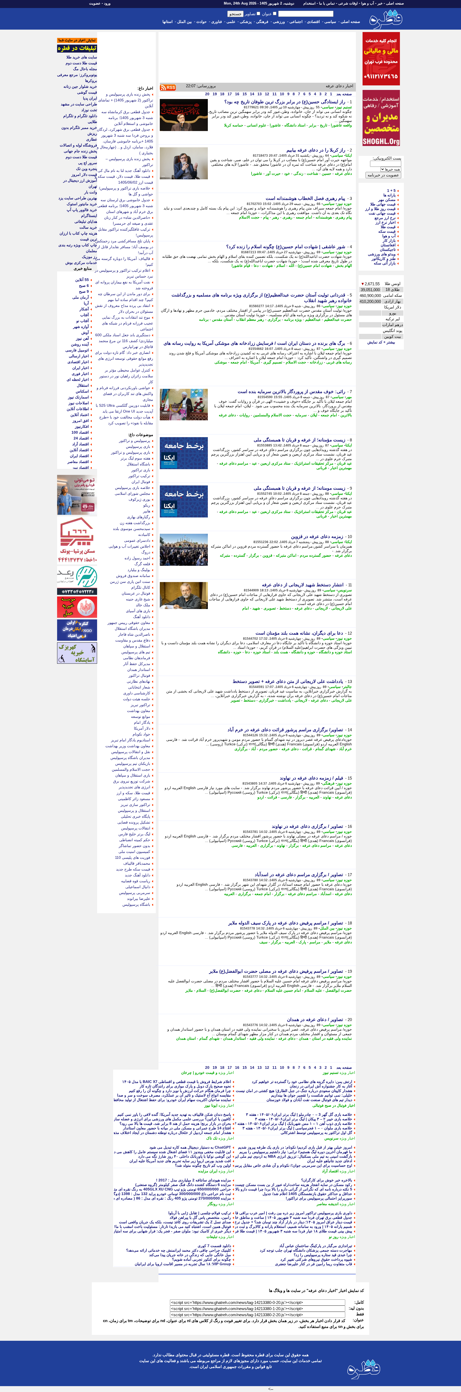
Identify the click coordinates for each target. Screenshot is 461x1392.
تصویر (235, 700)
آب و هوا (367, 3)
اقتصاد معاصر (78, 462)
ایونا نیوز (210, 1105)
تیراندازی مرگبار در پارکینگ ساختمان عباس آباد (315, 1246)
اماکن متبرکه (286, 555)
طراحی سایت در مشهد (79, 104)
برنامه (204, 319)
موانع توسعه (140, 716)
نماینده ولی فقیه (262, 1038)
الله (291, 265)
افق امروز (81, 420)
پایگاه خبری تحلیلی (135, 816)
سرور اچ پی (87, 163)
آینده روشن (80, 344)
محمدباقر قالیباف (136, 863)
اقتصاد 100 (80, 432)
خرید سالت (88, 227)
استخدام (309, 3)
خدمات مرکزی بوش (81, 262)
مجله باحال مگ (85, 69)
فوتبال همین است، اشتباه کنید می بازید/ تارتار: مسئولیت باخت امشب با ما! (172, 1226)
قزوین (267, 555)
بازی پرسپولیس (138, 446)
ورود (107, 3)
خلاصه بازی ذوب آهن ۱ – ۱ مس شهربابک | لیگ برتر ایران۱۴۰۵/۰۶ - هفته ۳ (293, 1123)
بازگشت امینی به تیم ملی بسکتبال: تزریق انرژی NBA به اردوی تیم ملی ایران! (290, 1156)
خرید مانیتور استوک (82, 204)
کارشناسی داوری (136, 693)
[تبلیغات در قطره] (77, 51)
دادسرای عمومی (137, 540)
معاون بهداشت (138, 711)
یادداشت (284, 700)
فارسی (286, 797)
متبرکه (225, 555)
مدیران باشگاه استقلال (132, 628)
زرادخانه (316, 362)
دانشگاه (224, 652)
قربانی (321, 468)
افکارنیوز (82, 426)
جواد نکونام (141, 734)
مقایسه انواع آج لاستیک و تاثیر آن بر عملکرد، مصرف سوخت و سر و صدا (174, 1095)
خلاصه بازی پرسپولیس (132, 487)
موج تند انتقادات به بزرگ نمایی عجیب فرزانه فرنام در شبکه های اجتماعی (127, 323)
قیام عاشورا (241, 265)
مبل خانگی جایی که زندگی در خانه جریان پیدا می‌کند (190, 1255)
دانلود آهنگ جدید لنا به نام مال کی (124, 170)
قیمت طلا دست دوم (81, 63)
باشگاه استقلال (138, 464)
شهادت (267, 265)
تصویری (270, 608)
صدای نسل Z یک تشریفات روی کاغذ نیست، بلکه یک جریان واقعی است (175, 1222)
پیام (266, 217)
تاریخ (323, 125)
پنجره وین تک (86, 169)
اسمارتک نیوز (78, 397)
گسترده (239, 555)
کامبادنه (144, 534)
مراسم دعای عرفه (233, 463)
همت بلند (281, 652)
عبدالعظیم (313, 319)
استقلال (83, 385)
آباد (253, 749)
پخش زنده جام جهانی (80, 151)
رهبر (275, 217)
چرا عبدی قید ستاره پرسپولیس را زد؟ (323, 1255)
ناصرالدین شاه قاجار (134, 634)
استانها (167, 21)
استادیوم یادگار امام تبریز (130, 740)
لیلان (313, 415)
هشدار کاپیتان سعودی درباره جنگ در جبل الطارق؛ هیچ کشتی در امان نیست (294, 1091)
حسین (326, 173)
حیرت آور (273, 173)
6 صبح (84, 285)
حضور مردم (268, 749)
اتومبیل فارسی (77, 350)
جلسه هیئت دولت (136, 699)
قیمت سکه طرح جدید (133, 869)
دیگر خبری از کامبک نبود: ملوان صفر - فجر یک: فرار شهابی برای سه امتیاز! (171, 1231)
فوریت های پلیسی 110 (132, 857)
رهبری (287, 217)
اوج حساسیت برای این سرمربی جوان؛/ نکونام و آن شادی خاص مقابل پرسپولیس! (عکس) (282, 1165)
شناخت (312, 173)
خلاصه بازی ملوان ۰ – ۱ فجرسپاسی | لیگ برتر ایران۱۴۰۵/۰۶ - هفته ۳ (297, 1128)
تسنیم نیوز (344, 107)
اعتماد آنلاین (79, 415)
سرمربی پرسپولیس (134, 893)
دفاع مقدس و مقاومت (132, 640)
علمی (230, 21)
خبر (380, 3)
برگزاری (274, 319)
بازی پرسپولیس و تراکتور (130, 452)
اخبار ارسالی (79, 356)
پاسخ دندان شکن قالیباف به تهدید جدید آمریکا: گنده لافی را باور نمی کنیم (174, 1114)
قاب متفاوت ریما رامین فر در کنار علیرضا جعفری (313, 1264)
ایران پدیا (90, 98)
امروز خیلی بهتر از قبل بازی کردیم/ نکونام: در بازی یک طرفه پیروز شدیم (295, 1147)
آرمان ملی (80, 297)
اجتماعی (296, 21)
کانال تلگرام (140, 587)
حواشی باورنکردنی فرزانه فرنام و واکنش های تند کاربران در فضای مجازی (125, 394)
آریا (86, 303)
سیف (263, 942)
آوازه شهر (81, 327)
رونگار (212, 1204)
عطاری (91, 139)
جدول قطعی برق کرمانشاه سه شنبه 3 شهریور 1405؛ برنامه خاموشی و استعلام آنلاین (127, 118)
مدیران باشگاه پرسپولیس (130, 758)
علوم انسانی (256, 125)
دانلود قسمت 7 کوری (214, 1246)
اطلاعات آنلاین (78, 409)
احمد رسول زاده (137, 558)
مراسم (314, 942)
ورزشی (279, 21)
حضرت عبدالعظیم (338, 319)
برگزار (254, 555)
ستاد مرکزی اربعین (275, 463)
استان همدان (186, 1038)
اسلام (280, 265)
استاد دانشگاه (294, 125)
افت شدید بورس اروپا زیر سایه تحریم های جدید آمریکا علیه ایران (180, 1161)
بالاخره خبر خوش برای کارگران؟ (326, 1180)
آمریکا (255, 362)
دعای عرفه (343, 173)
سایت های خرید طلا (81, 57)
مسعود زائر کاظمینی (134, 799)
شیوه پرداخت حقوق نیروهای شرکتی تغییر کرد (316, 1259)
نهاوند (327, 797)
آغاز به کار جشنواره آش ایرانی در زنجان (321, 1086)
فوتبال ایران (141, 482)
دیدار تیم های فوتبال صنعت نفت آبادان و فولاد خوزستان (309, 1100)
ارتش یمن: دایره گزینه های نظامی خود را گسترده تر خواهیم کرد (302, 1081)
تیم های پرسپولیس (135, 652)
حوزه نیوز (344, 203)
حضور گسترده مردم (315, 555)
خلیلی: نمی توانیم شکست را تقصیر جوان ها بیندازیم (311, 1095)
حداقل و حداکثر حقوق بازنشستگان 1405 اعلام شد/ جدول (307, 1194)
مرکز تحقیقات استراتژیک (313, 463)
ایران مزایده (207, 1171)
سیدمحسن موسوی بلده (131, 529)
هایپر (146, 511)
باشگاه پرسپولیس (136, 904)
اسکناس (82, 391)
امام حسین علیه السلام (283, 990)
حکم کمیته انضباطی (134, 840)
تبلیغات (211, 1237)
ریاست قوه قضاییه (135, 881)
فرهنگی (262, 21)
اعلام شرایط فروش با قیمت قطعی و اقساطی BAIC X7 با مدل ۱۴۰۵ (176, 1081)
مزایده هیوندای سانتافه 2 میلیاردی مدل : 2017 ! (193, 1180)
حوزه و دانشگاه (303, 652)
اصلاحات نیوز (79, 403)
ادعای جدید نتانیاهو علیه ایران (329, 1161)
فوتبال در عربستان (136, 593)
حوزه (237, 652)
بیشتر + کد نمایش (381, 342)
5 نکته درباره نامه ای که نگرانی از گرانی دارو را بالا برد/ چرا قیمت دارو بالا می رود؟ (286, 1189)
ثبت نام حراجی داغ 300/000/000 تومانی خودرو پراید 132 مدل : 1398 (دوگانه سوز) (165, 1194)
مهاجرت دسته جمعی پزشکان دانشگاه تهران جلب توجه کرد (306, 1250)
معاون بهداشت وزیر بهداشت (127, 746)
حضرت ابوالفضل (338, 990)
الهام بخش (343, 265)
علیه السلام (313, 990)
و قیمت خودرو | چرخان (199, 1072)
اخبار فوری (80, 373)
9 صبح (84, 291)
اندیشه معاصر (328, 1204)
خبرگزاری (266, 700)
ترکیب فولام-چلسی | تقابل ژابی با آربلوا (199, 1213)
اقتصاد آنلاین (79, 450)
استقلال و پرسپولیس (134, 810)
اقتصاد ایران (79, 456)
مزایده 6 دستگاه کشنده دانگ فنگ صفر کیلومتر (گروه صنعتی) (183, 1185)
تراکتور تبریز (140, 705)
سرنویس (345, 590)
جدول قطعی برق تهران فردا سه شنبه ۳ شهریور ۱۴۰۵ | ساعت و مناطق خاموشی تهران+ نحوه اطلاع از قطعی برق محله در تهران (251, 1217)
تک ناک (211, 1138)
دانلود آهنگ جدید (137, 875)
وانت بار (90, 192)
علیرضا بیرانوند (138, 898)
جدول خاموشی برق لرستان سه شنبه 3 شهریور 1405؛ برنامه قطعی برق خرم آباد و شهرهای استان (125, 206)
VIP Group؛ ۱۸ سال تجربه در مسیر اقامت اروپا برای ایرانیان (183, 1264)
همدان (303, 1038)
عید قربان (344, 463)
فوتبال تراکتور (139, 675)
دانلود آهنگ (141, 617)
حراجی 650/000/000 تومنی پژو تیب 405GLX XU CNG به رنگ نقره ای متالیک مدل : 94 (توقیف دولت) (150, 1189)
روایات (244, 415)
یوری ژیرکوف (139, 499)
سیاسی (330, 21)
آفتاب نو (82, 321)
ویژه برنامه (293, 319)
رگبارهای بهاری (138, 517)
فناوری (216, 21)
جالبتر (347, 687)
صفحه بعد (343, 94)
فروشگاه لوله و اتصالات (78, 145)
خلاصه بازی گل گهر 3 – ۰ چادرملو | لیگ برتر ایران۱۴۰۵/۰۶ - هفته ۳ (299, 1114)
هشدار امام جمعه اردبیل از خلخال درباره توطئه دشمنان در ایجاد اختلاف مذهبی (170, 1132)
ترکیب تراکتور (139, 476)
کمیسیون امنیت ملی (134, 851)
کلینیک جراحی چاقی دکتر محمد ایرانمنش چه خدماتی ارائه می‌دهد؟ (178, 1250)
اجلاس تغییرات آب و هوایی (129, 546)
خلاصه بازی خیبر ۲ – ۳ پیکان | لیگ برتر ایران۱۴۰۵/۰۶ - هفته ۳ (303, 1119)
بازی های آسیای (138, 611)
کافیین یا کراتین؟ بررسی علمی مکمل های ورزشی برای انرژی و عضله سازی (171, 1119)
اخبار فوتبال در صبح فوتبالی (333, 1105)
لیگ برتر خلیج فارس (134, 834)
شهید (256, 608)
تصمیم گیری (272, 362)
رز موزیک (89, 257)
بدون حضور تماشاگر (134, 846)
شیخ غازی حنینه (138, 599)
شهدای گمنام (325, 749)
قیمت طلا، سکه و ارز (133, 793)
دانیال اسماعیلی (137, 887)
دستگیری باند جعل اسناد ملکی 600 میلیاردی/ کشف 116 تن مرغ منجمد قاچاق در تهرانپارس (124, 341)
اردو (260, 797)
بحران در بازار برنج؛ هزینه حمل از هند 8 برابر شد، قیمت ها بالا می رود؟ (175, 1123)
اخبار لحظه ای (78, 379)
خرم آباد (345, 749)
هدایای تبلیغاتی (85, 221)
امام (245, 608)
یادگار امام (142, 722)
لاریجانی (321, 608)
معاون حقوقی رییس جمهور (129, 622)
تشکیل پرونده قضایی (133, 822)
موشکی (220, 362)
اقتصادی (313, 21)
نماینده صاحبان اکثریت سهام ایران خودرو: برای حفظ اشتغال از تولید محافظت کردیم (165, 1100)
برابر (312, 125)
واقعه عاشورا (341, 125)
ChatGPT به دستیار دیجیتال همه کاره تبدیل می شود (190, 1147)
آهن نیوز (82, 338)
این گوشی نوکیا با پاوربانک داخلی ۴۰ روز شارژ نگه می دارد (184, 1156)
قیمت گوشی (87, 92)
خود (287, 173)
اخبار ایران (80, 368)
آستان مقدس (222, 319)
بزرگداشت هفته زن (135, 523)
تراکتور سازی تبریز (135, 804)
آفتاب (84, 315)
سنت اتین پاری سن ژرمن (130, 581)
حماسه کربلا (233, 125)
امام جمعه (304, 217)
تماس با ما (327, 3)
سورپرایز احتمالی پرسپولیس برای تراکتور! (319, 1198)
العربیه (314, 797)
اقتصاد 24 (81, 438)
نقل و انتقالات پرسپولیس (130, 752)
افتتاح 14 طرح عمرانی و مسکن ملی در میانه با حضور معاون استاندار (177, 1128)
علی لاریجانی (341, 608)
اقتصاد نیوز (80, 467)
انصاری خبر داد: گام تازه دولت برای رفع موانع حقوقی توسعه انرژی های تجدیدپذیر (124, 358)
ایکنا (348, 155)
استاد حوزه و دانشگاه (335, 652)
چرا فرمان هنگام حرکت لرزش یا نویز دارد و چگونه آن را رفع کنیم (180, 1091)
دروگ (145, 552)
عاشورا (275, 125)
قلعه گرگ (142, 564)
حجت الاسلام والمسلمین (272, 415)
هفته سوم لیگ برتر (135, 458)
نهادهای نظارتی (138, 681)
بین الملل (184, 21)
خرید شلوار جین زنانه (80, 86)
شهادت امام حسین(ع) (315, 265)
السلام (201, 990)
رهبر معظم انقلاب (250, 319)
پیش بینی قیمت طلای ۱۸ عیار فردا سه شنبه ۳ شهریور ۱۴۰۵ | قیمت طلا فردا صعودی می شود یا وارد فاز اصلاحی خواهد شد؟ (255, 1231)
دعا (256, 265)
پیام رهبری (343, 217)
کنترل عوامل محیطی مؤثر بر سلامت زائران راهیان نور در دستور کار (126, 376)
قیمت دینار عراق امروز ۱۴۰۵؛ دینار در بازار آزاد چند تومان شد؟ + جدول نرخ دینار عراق (284, 1222)
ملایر (327, 942)
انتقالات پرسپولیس (135, 828)
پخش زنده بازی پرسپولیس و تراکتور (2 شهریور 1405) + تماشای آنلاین (125, 100)
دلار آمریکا (142, 728)
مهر (349, 397)
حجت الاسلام (249, 217)
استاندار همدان (234, 1038)
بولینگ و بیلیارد (139, 570)
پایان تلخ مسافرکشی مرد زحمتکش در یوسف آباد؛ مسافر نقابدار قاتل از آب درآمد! (124, 247)
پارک (302, 942)
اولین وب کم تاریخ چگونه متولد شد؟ (203, 1165)
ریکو (146, 505)
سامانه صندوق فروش (133, 576)
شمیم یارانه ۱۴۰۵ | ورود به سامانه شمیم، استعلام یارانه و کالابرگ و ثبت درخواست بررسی (281, 1226)
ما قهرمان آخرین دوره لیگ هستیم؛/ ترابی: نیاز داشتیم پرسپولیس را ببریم (295, 1152)
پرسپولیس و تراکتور (134, 440)
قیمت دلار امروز (84, 174)
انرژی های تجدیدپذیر (134, 787)
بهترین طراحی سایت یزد (77, 198)
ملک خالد (143, 605)
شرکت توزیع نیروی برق (131, 781)
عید (254, 463)
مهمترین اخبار (341, 468)
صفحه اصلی (395, 3)
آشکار (84, 309)
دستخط (285, 608)
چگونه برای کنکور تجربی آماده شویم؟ (201, 1259)
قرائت (307, 749)
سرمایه (301, 415)
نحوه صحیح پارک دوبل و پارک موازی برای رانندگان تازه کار (185, 1086)
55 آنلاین (82, 280)
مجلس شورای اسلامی (132, 493)
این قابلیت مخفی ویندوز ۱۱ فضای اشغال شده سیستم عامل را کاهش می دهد (170, 1152)
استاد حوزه (261, 652)
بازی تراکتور (140, 470)
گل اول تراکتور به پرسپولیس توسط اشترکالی (316, 1132)
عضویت (95, 3)
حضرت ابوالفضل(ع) (225, 990)
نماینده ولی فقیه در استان (332, 1038)
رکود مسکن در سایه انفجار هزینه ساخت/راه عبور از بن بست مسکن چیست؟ (292, 1185)
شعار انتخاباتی (139, 687)
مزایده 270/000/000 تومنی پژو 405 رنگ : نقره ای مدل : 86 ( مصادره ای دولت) (168, 1198)
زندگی (298, 173)
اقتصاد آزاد (330, 1171)
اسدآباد (325, 894)
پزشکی (246, 21)
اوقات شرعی (348, 3)
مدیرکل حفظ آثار (136, 664)
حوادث (201, 21)
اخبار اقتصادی (78, 362)
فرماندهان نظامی (136, 658)
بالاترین (346, 415)
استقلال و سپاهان (136, 646)
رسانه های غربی (339, 362)
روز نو (334, 1237)
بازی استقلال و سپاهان (132, 775)
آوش (85, 332)
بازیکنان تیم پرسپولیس (132, 763)
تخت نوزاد (89, 110)
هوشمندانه (324, 217)
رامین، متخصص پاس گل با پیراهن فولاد (200, 1217)
